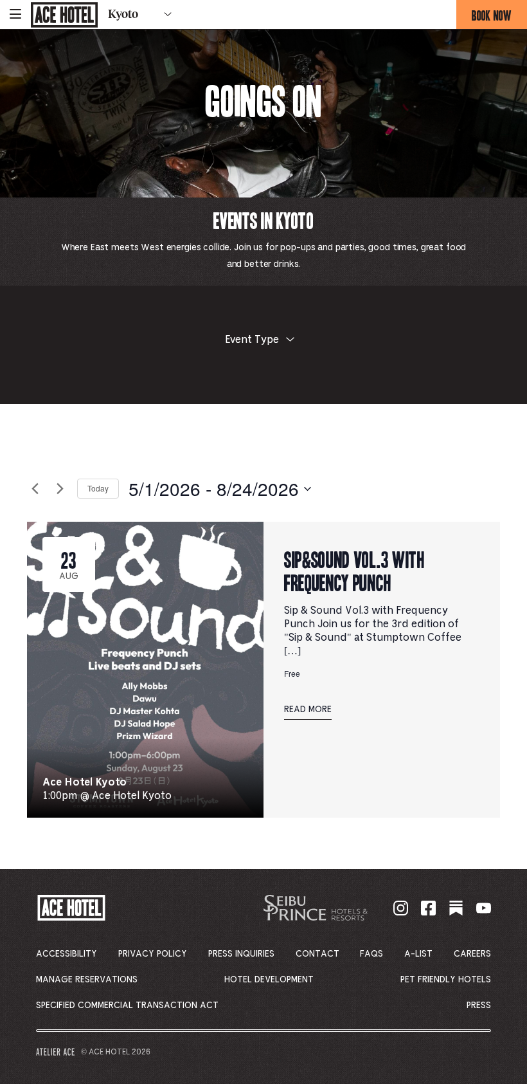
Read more (308, 709)
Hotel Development (269, 979)
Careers (472, 954)
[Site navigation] (15, 14)
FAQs (371, 954)
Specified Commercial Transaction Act (127, 1005)
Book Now (499, 18)
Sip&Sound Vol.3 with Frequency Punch (354, 570)
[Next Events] (59, 489)
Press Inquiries (241, 954)
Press (479, 1005)
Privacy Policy (152, 954)
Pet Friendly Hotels (445, 979)
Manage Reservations (87, 979)
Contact (317, 954)
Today (98, 487)
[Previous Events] (34, 489)
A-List (418, 954)
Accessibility (66, 954)
